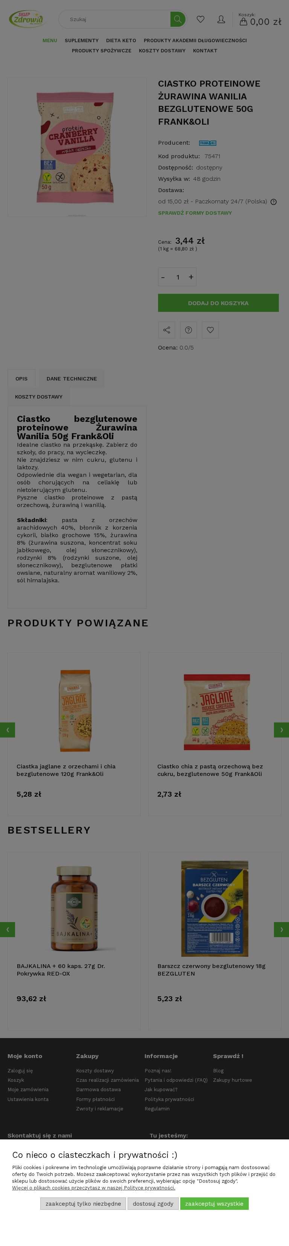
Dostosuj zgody (153, 1203)
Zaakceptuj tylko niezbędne (83, 1203)
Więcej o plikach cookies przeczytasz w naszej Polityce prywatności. (93, 1188)
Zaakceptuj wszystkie (214, 1203)
